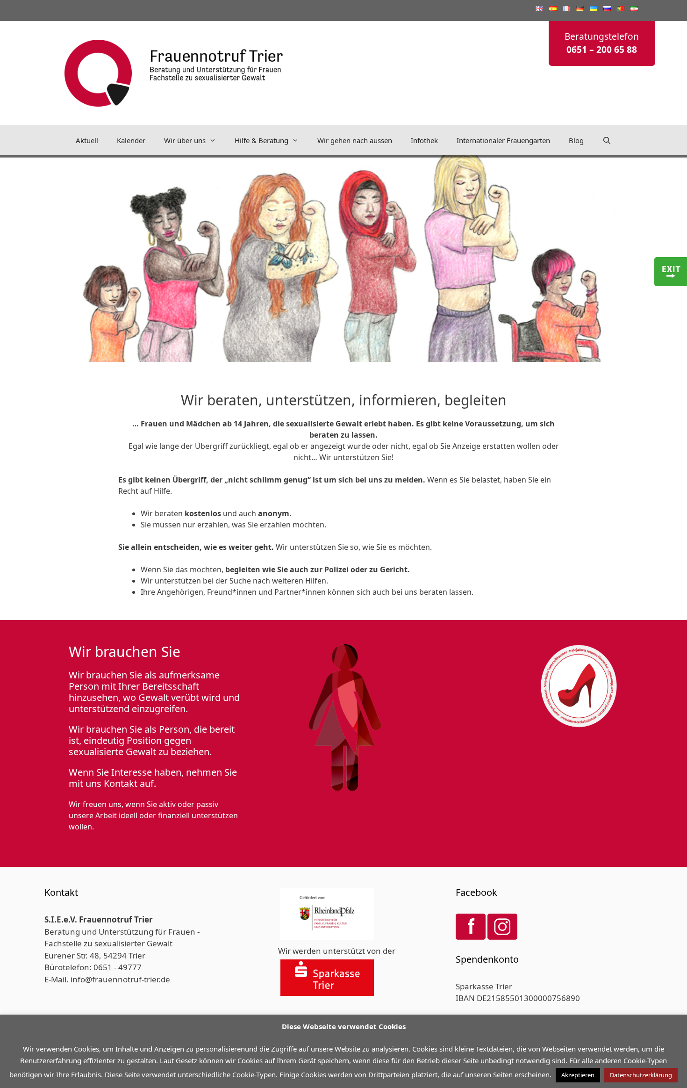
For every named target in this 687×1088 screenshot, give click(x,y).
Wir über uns (185, 140)
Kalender (131, 140)
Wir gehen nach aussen (354, 140)
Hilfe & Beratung (261, 140)
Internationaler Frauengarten (503, 140)
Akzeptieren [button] (577, 1075)
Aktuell (87, 140)
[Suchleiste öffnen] (607, 140)
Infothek (424, 140)
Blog (576, 140)
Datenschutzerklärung (641, 1075)
